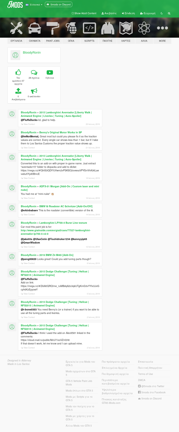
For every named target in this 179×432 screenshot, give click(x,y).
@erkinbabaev (29, 210)
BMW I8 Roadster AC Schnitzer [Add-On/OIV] (65, 206)
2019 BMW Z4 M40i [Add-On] (56, 255)
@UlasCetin (40, 239)
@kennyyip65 (79, 239)
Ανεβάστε (110, 13)
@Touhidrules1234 (59, 239)
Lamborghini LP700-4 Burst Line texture (63, 222)
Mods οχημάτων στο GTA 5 (80, 372)
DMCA (141, 380)
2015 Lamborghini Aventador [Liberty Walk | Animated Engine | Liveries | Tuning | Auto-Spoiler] (56, 114)
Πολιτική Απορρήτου (150, 367)
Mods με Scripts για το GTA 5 (79, 398)
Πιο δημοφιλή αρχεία (115, 374)
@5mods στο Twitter (152, 386)
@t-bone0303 (29, 309)
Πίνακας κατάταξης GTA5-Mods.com (114, 400)
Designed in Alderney (19, 360)
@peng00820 (28, 259)
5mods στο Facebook (153, 392)
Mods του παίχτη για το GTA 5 (80, 408)
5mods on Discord (151, 398)
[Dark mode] (161, 13)
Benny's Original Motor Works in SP (60, 132)
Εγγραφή (149, 13)
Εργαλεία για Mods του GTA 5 (80, 363)
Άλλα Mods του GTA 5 (79, 425)
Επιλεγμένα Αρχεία (114, 367)
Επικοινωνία (145, 361)
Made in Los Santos (19, 364)
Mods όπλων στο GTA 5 (79, 390)
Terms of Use (145, 374)
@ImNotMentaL (30, 136)
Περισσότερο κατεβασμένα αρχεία (116, 381)
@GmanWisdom (30, 242)
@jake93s (26, 239)
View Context (29, 124)
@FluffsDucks (29, 120)
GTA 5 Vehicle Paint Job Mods (79, 382)
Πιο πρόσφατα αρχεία (116, 361)
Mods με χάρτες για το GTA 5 (80, 417)
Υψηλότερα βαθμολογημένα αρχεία (117, 391)
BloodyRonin (32, 52)
